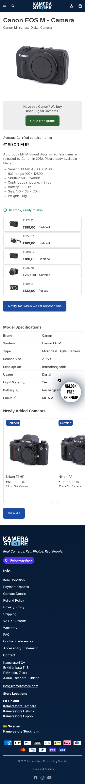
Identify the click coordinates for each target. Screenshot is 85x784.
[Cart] (80, 6)
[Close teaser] (59, 381)
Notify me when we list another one (35, 306)
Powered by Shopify (55, 761)
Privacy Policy (14, 607)
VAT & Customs (14, 621)
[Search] (13, 6)
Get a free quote (42, 121)
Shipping (9, 614)
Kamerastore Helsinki (19, 711)
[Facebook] (35, 777)
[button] (70, 392)
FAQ (6, 634)
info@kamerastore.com (20, 686)
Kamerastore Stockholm (21, 731)
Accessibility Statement (20, 648)
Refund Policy (13, 600)
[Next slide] (77, 460)
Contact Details (14, 594)
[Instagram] (42, 777)
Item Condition (14, 580)
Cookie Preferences (18, 641)
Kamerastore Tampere (19, 706)
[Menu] (4, 5)
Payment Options (16, 587)
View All (14, 513)
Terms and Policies (42, 769)
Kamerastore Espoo (18, 716)
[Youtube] (49, 777)
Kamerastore (34, 761)
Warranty (10, 628)
